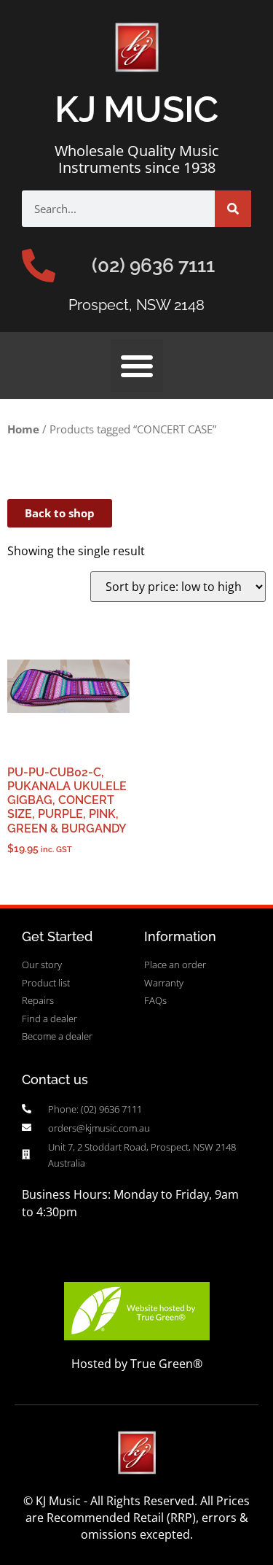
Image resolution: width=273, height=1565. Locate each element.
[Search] (233, 208)
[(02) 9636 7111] (38, 265)
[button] (137, 365)
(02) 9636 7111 (153, 266)
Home (23, 429)
